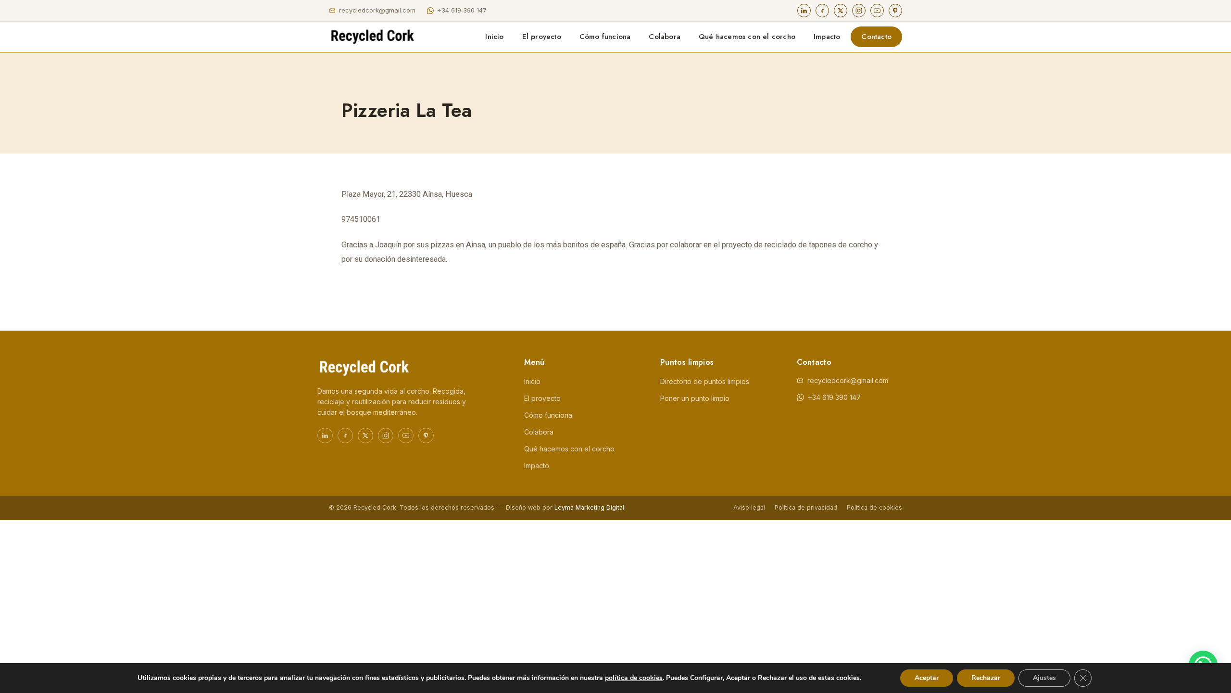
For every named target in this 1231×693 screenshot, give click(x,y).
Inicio (494, 36)
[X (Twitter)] (840, 10)
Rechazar (985, 677)
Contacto (876, 36)
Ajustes (1044, 677)
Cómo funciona (605, 36)
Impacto (827, 36)
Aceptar (927, 677)
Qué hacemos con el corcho (747, 36)
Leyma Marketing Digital (589, 507)
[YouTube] (877, 10)
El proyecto (541, 36)
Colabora (664, 36)
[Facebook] (822, 10)
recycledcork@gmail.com (377, 10)
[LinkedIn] (804, 10)
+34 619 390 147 (462, 10)
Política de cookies (874, 507)
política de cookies (634, 677)
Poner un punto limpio (694, 398)
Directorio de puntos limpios (704, 381)
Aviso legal (749, 507)
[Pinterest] (895, 10)
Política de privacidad (806, 507)
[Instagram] (859, 10)
